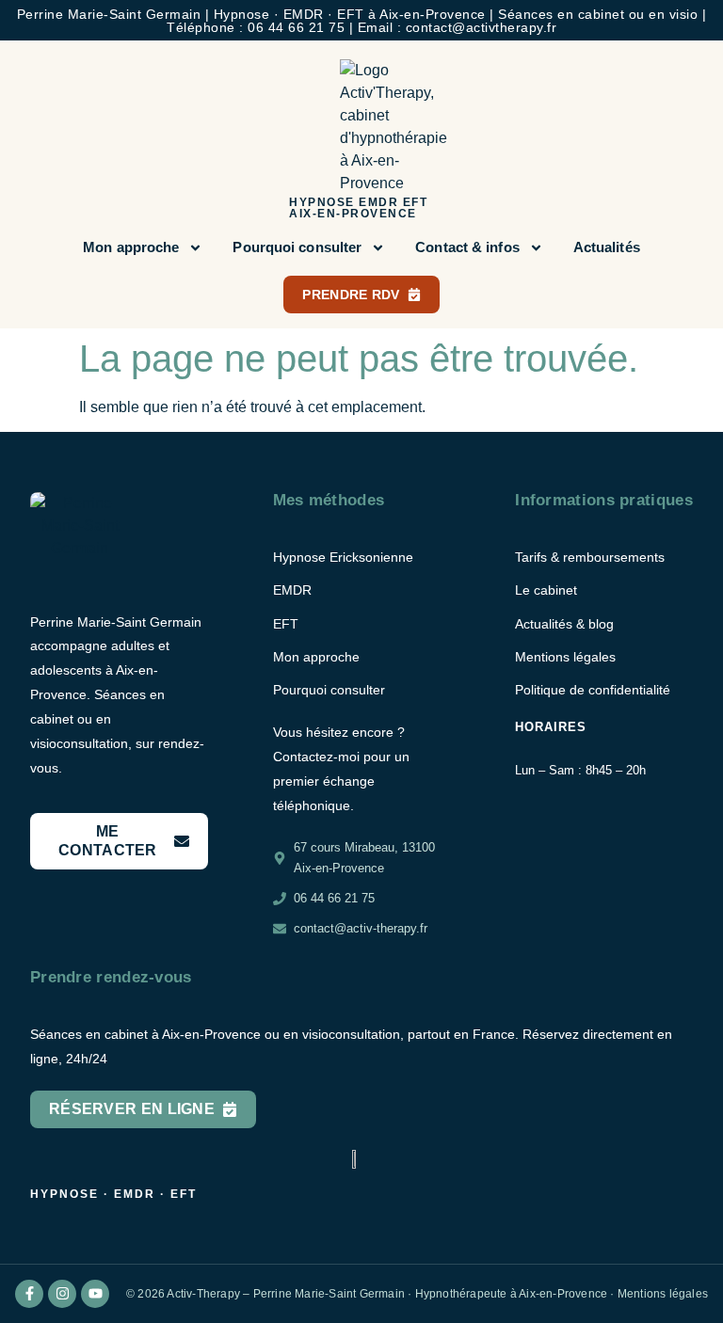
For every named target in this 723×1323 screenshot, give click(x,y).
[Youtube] (95, 1294)
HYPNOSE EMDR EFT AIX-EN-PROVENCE (358, 208)
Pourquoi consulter (297, 247)
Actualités (606, 247)
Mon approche (131, 247)
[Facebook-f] (29, 1294)
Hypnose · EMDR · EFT (113, 1194)
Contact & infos (467, 247)
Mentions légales (663, 1293)
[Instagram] (62, 1294)
